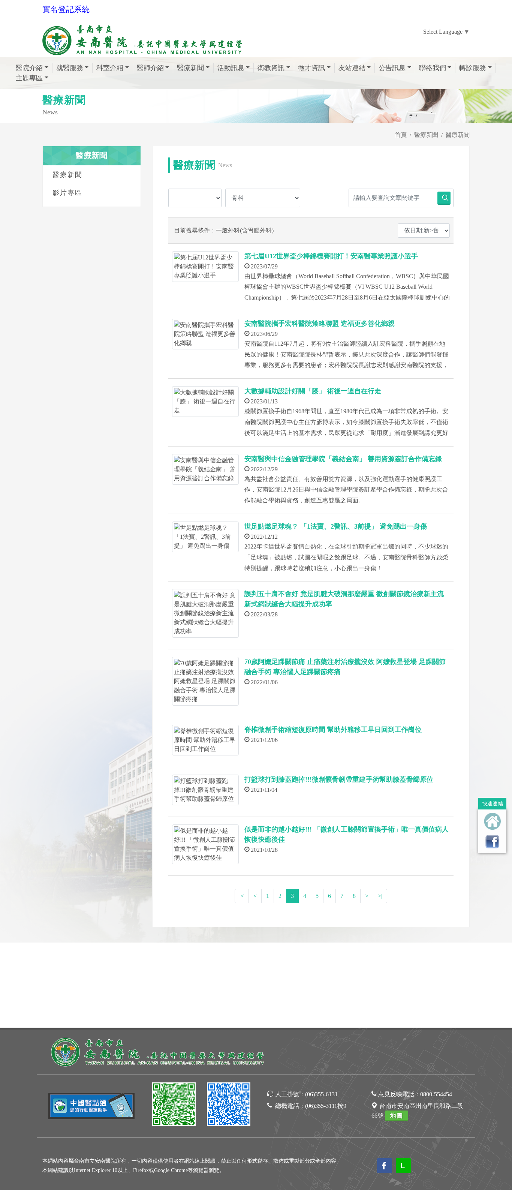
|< (242, 896)
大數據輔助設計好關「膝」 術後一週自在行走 (312, 391)
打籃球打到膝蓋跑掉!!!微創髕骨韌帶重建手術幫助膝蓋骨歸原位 (338, 779)
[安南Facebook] (228, 1105)
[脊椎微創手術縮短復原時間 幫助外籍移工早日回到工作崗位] (205, 740)
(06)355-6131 (321, 1094)
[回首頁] (492, 821)
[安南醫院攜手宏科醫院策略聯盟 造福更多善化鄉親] (205, 334)
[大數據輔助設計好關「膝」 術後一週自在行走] (205, 401)
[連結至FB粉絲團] (492, 841)
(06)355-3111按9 (325, 1106)
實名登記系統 (66, 9)
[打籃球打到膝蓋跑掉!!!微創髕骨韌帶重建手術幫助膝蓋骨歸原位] (205, 790)
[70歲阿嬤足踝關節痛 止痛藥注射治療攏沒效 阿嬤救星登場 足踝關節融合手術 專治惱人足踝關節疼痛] (205, 681)
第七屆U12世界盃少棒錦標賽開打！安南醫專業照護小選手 (331, 256)
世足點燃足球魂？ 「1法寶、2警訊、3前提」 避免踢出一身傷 (335, 526)
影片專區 (67, 192)
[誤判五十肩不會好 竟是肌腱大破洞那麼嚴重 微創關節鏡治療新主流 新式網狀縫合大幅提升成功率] (205, 613)
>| (380, 896)
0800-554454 (436, 1094)
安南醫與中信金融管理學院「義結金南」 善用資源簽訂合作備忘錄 (343, 459)
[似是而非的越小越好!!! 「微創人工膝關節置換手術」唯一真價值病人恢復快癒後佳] (205, 844)
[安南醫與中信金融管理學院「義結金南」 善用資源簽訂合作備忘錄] (205, 469)
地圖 (396, 1115)
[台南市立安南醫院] (158, 1051)
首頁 (401, 135)
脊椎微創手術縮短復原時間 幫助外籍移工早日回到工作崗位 (333, 729)
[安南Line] (174, 1105)
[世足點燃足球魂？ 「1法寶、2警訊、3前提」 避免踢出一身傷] (205, 537)
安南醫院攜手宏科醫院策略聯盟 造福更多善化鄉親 (319, 323)
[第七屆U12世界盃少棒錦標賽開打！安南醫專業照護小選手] (205, 266)
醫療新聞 (426, 135)
